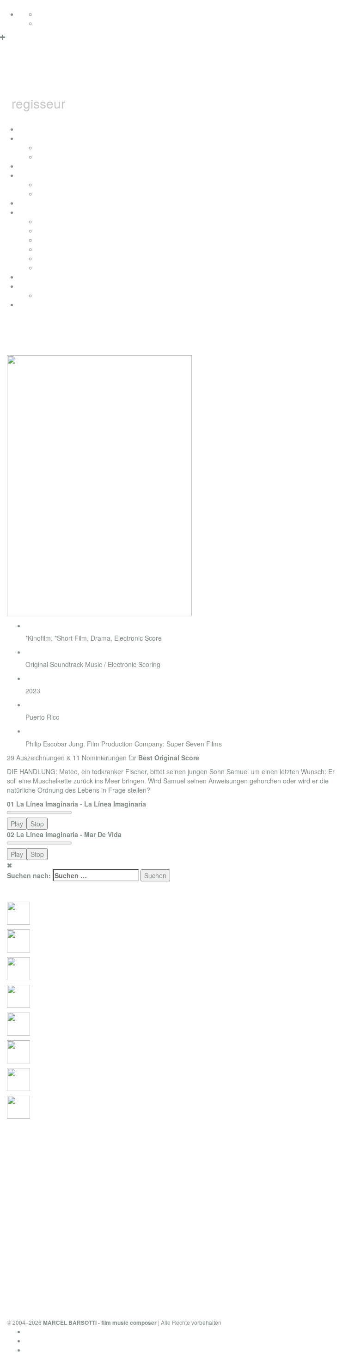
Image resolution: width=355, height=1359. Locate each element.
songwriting (53, 258)
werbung (49, 249)
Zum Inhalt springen (29, 4)
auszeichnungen (42, 165)
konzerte (49, 147)
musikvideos (55, 193)
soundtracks (36, 212)
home (26, 128)
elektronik (51, 239)
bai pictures (35, 202)
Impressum (41, 1340)
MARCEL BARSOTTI (146, 75)
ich (22, 138)
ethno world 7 (38, 286)
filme (25, 175)
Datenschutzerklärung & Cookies (73, 1331)
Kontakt (36, 1349)
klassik (46, 267)
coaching (31, 304)
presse (47, 156)
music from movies (64, 230)
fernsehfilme (55, 184)
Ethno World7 (57, 295)
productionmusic (42, 276)
